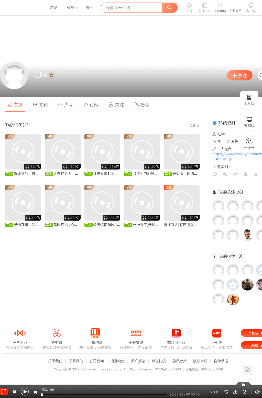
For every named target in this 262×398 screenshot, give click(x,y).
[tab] (15, 104)
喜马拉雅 (19, 7)
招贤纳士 (117, 361)
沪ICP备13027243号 (169, 369)
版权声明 (200, 361)
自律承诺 (221, 361)
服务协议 (159, 361)
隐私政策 (179, 361)
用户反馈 (138, 361)
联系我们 (76, 361)
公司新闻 (97, 361)
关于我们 (55, 361)
